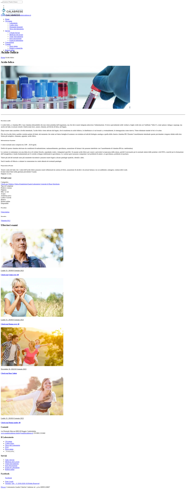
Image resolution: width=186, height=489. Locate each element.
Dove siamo (9, 449)
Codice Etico (9, 443)
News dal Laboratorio (12, 445)
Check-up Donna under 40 (10, 423)
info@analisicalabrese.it (23, 15)
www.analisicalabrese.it (9, 433)
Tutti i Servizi (9, 460)
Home (3, 57)
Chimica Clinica (13, 184)
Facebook (8, 478)
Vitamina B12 (5, 221)
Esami (30, 184)
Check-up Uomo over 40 (10, 275)
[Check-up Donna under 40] (32, 415)
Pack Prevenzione (11, 466)
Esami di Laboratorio (12, 467)
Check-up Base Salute (9, 373)
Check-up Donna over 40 (10, 324)
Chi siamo (8, 441)
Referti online (9, 469)
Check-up (4, 184)
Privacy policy (10, 451)
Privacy (3, 487)
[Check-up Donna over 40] (32, 316)
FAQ (7, 447)
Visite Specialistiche (12, 464)
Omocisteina (5, 212)
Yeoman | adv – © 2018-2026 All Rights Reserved (22, 483)
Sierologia (56, 184)
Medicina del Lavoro (12, 462)
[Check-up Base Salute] (32, 365)
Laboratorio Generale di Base (42, 184)
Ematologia (23, 184)
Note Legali (9, 481)
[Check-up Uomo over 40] (32, 267)
